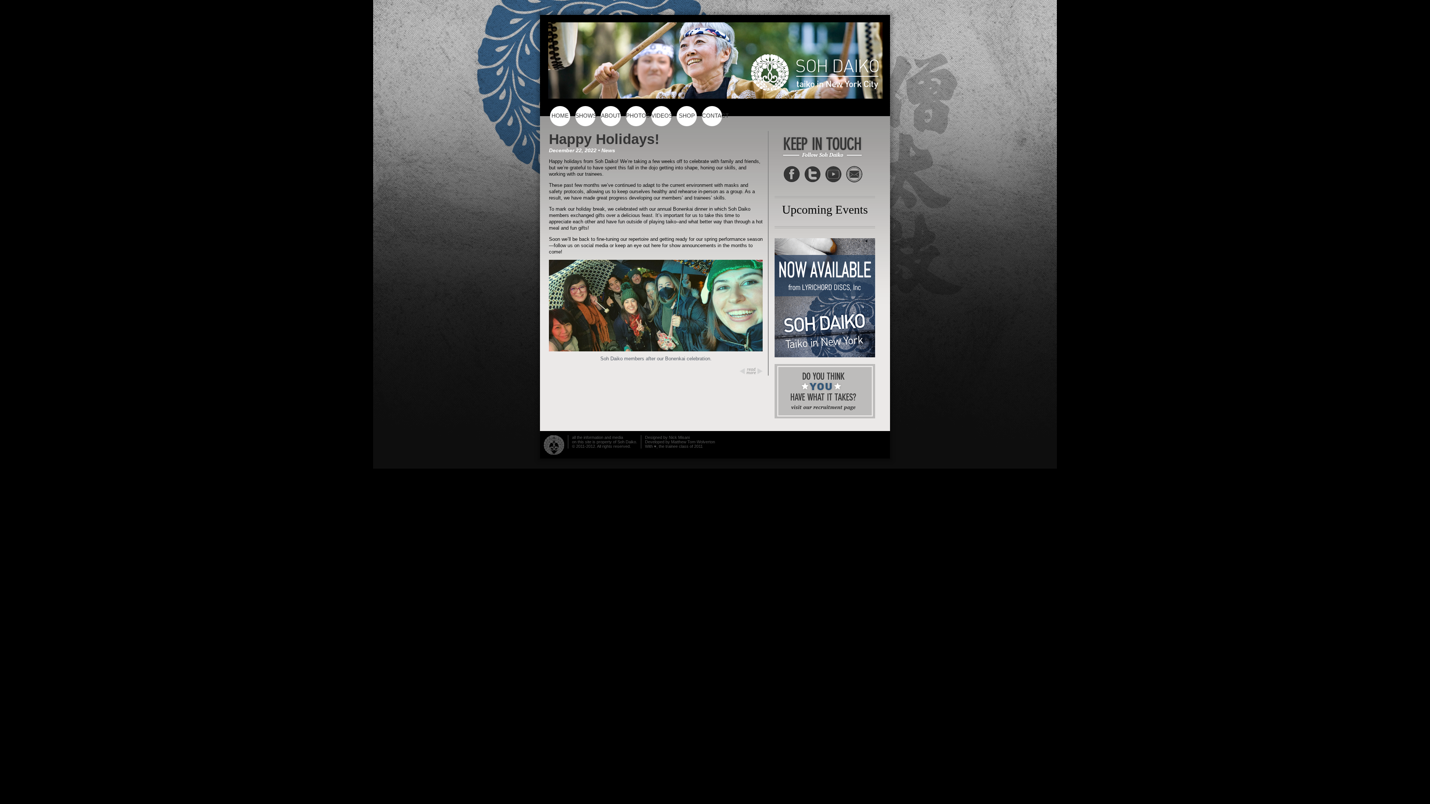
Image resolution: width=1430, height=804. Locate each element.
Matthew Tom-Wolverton (693, 442)
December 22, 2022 (573, 150)
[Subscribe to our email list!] (854, 174)
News (608, 150)
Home (560, 116)
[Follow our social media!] (812, 174)
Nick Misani (679, 437)
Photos (637, 116)
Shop (687, 116)
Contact (713, 116)
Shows (586, 116)
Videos (662, 116)
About (610, 116)
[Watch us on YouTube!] (833, 174)
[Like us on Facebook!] (792, 174)
